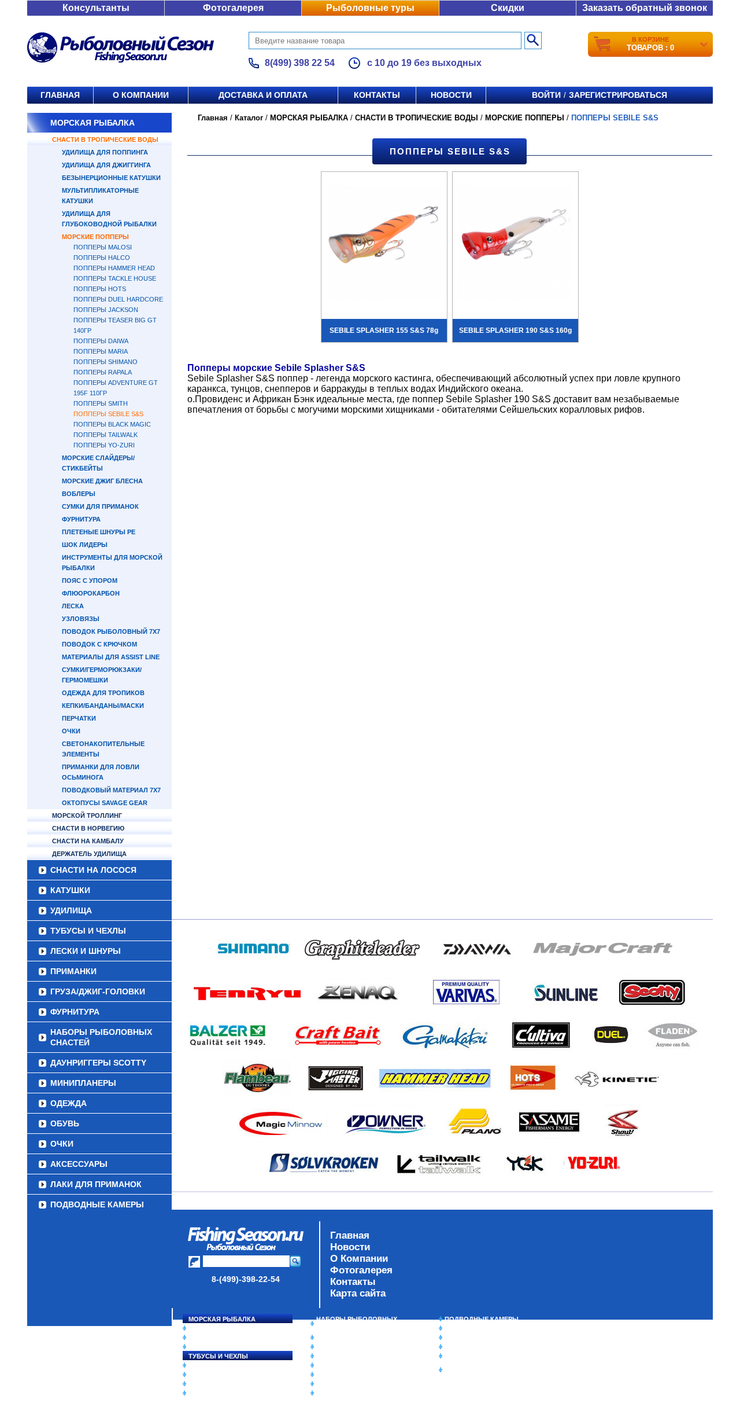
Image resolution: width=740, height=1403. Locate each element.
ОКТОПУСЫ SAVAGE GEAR (104, 802)
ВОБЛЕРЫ (78, 493)
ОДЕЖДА (68, 1103)
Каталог (249, 117)
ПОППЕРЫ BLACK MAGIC (112, 424)
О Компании (359, 1258)
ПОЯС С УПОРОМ (89, 580)
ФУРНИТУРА (81, 519)
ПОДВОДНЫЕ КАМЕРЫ (97, 1204)
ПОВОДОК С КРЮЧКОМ (99, 644)
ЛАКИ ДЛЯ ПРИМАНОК (96, 1184)
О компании (141, 95)
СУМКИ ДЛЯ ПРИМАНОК (100, 506)
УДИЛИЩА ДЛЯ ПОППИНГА (105, 152)
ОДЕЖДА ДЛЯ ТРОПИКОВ (103, 692)
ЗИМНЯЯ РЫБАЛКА (476, 1337)
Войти (546, 95)
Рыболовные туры (370, 8)
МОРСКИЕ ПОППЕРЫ (95, 236)
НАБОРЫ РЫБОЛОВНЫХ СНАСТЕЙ (101, 1037)
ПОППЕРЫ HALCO (101, 257)
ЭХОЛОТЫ (462, 1328)
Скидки (507, 8)
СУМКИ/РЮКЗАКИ (473, 1346)
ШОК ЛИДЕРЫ (85, 544)
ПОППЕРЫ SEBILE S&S (108, 413)
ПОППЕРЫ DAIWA (100, 340)
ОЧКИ (71, 731)
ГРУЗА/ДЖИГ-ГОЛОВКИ (97, 991)
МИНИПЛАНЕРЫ (83, 1083)
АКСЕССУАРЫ (79, 1164)
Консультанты (96, 8)
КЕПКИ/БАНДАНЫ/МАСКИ (103, 705)
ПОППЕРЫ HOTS (99, 288)
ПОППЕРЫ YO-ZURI (104, 445)
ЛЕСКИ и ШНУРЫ (85, 951)
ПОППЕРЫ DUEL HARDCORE (118, 299)
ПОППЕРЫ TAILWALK (105, 434)
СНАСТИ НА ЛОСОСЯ (93, 870)
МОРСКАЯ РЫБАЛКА (92, 122)
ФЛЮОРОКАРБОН (91, 593)
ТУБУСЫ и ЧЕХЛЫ (88, 930)
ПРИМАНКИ (73, 971)
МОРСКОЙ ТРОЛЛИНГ (87, 815)
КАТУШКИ (70, 890)
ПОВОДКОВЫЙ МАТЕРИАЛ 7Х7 (111, 790)
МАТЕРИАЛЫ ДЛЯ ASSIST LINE (111, 656)
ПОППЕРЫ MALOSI (102, 247)
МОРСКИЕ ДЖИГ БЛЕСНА (102, 481)
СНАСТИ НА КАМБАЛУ (88, 841)
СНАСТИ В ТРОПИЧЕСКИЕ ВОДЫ (105, 139)
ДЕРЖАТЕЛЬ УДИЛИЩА (89, 853)
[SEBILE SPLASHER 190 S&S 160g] (515, 244)
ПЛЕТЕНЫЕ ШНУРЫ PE (98, 531)
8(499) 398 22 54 (300, 63)
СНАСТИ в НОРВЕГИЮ (88, 828)
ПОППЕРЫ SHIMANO (105, 361)
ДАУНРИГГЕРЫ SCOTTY (98, 1062)
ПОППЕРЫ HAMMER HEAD (114, 268)
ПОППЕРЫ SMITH (100, 403)
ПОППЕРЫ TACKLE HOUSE (114, 278)
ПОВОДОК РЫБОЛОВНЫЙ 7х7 (111, 631)
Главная (60, 95)
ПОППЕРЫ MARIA (100, 351)
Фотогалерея (233, 8)
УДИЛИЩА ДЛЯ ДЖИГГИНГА (106, 164)
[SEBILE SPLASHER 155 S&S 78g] (384, 244)
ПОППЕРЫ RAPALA (102, 372)
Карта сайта (358, 1293)
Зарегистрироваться (618, 95)
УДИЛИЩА (71, 910)
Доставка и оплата (263, 95)
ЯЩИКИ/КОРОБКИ (473, 1356)
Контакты (377, 95)
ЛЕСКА (73, 606)
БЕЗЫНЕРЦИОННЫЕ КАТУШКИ (111, 177)
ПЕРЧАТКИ (79, 718)
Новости (451, 95)
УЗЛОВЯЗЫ (80, 618)
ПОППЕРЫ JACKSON (105, 309)
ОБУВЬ (64, 1123)
